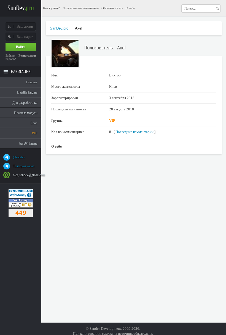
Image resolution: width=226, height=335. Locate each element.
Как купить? (51, 8)
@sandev (19, 157)
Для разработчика (24, 103)
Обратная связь (112, 8)
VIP (34, 133)
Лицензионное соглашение (81, 8)
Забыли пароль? (11, 57)
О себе (130, 8)
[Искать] (217, 8)
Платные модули (25, 113)
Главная (31, 82)
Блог (34, 123)
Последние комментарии (134, 132)
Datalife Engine (27, 92)
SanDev (20, 8)
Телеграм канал (23, 166)
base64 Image (28, 143)
